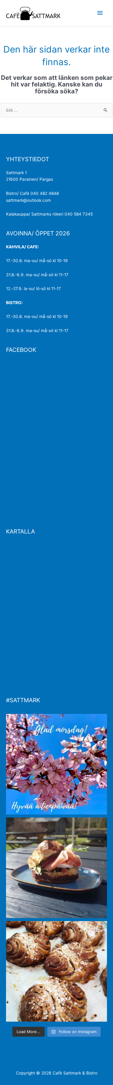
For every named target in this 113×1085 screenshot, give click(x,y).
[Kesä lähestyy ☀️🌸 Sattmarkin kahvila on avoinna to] (56, 868)
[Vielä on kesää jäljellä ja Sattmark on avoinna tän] (56, 971)
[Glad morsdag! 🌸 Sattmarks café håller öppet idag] (56, 764)
